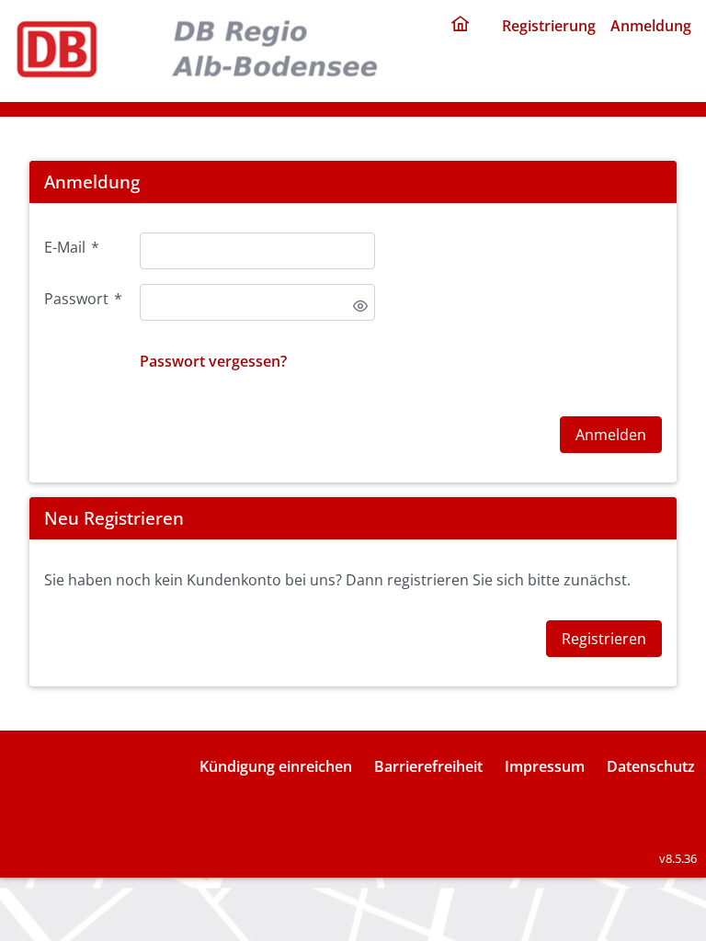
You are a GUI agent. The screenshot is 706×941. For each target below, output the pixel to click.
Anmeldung (650, 26)
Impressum (545, 766)
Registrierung (549, 26)
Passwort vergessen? (213, 361)
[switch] (360, 306)
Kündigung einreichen (275, 766)
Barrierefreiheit (428, 766)
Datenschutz (651, 766)
